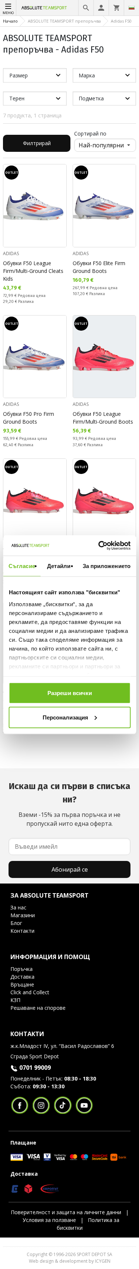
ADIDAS (11, 253)
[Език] (131, 8)
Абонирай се (70, 869)
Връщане (22, 984)
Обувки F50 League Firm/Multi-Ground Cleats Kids (33, 271)
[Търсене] (86, 8)
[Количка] (116, 8)
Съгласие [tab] (22, 566)
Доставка (22, 976)
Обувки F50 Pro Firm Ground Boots (28, 417)
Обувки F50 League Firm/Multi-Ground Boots (103, 417)
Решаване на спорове (38, 1007)
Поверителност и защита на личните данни (66, 1212)
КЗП (15, 999)
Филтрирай (37, 143)
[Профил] (101, 8)
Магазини (22, 915)
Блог (16, 922)
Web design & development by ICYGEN (69, 1261)
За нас (18, 907)
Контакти (22, 930)
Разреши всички (69, 693)
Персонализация (65, 717)
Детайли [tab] (58, 566)
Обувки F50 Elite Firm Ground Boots (99, 267)
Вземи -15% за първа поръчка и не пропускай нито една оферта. (69, 804)
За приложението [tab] (107, 566)
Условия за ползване (49, 1219)
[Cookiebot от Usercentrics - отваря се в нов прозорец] (98, 545)
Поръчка (21, 968)
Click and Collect (29, 992)
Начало (10, 21)
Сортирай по (90, 133)
